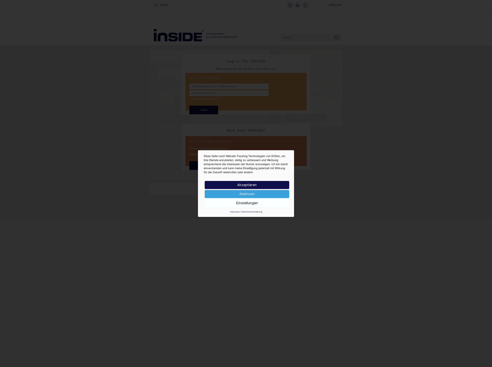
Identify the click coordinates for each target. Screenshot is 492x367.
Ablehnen (247, 194)
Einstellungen (247, 203)
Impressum (235, 212)
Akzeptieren (247, 185)
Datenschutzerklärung (252, 212)
